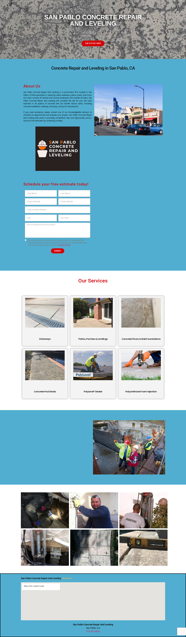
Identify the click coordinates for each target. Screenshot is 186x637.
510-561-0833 (93, 631)
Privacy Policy (64, 245)
